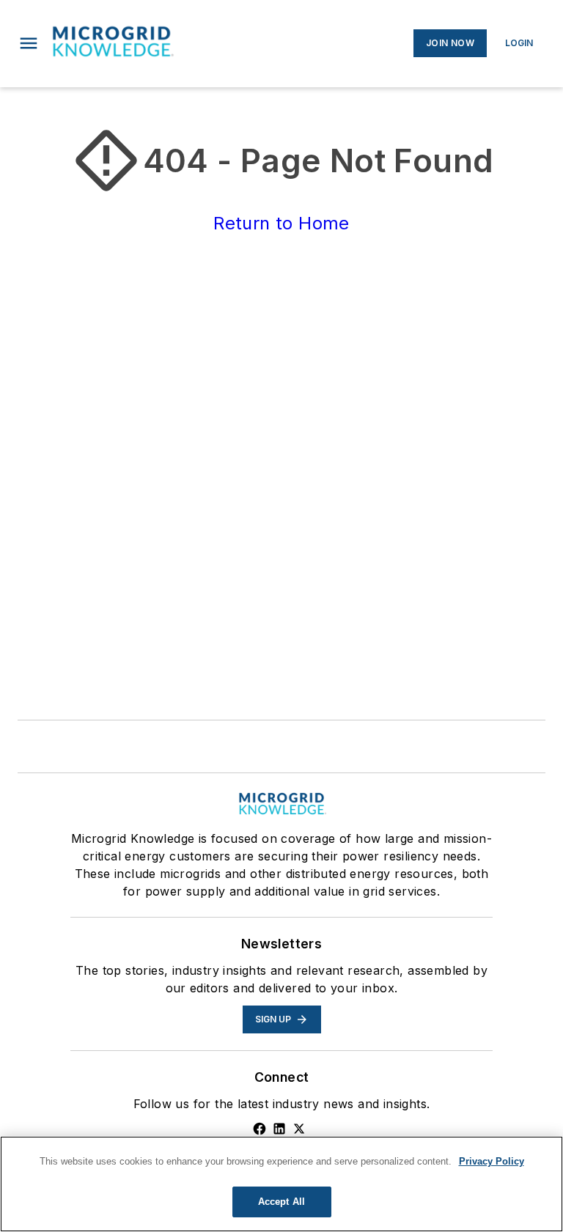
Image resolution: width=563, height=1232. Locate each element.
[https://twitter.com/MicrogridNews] (299, 1128)
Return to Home (281, 223)
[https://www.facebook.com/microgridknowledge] (259, 1128)
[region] (281, 1184)
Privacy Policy (491, 1161)
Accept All (281, 1201)
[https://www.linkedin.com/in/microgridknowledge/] (279, 1128)
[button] (29, 43)
